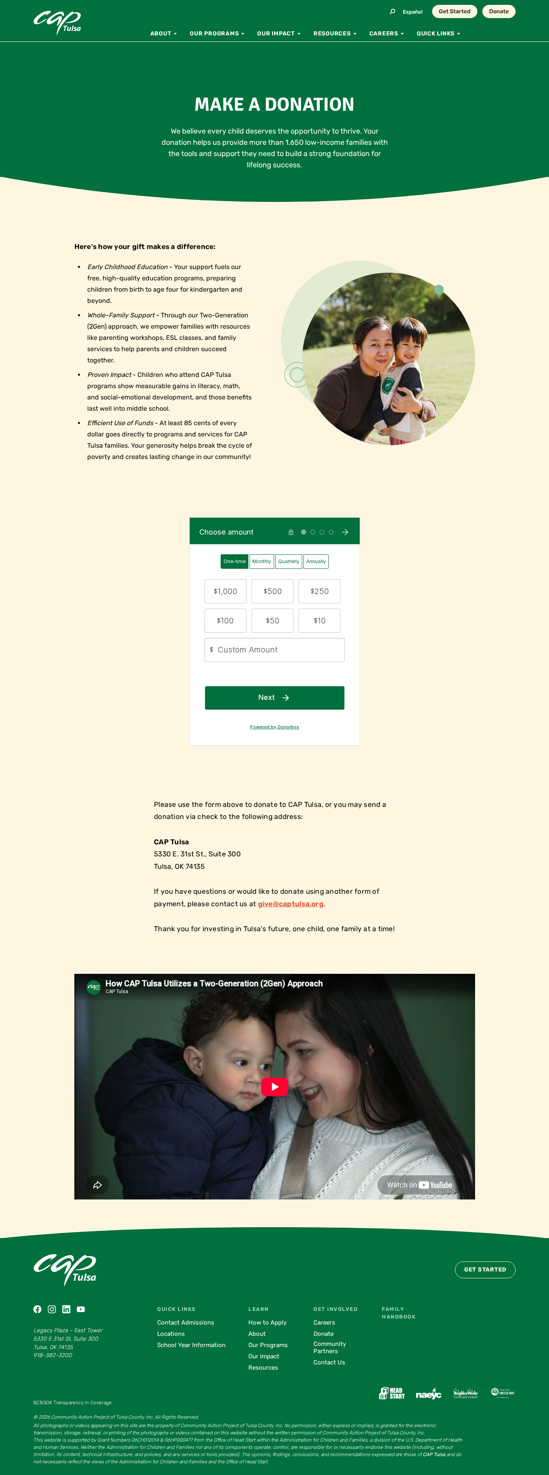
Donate (499, 11)
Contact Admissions (185, 1322)
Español (412, 12)
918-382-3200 (52, 1355)
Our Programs (268, 1345)
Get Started (455, 11)
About (257, 1333)
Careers (324, 1322)
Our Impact (263, 1356)
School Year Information (191, 1345)
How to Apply (267, 1322)
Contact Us (329, 1362)
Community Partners (329, 1347)
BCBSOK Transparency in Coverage (72, 1402)
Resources (263, 1367)
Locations (171, 1333)
